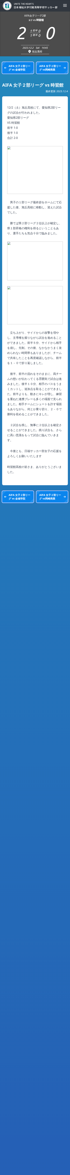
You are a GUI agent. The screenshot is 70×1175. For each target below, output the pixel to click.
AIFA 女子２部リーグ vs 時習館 (33, 85)
